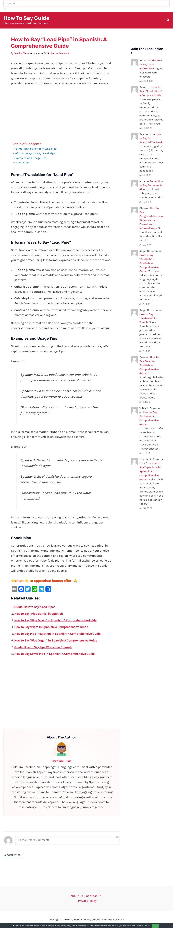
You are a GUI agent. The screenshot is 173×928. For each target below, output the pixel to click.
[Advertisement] (61, 114)
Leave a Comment (60, 53)
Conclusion (21, 162)
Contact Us (93, 896)
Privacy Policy (87, 901)
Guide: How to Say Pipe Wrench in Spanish (43, 647)
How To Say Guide (26, 18)
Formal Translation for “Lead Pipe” (35, 148)
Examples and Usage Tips (30, 158)
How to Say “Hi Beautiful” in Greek (151, 138)
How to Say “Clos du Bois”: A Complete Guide (150, 91)
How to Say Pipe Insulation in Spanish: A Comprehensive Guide (57, 634)
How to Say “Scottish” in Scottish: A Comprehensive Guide (149, 263)
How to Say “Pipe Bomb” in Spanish (38, 613)
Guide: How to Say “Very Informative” (150, 64)
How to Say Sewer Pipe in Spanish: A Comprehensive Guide (54, 654)
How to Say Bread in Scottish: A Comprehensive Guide (149, 365)
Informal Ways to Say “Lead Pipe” (35, 153)
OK (155, 925)
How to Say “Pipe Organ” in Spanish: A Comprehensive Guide (55, 640)
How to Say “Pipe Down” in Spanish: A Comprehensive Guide (55, 620)
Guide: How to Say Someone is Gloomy (151, 185)
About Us (76, 896)
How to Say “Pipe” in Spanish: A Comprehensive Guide (51, 627)
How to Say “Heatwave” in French (148, 318)
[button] (168, 20)
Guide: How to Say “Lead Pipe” (34, 607)
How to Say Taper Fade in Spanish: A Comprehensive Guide (150, 471)
